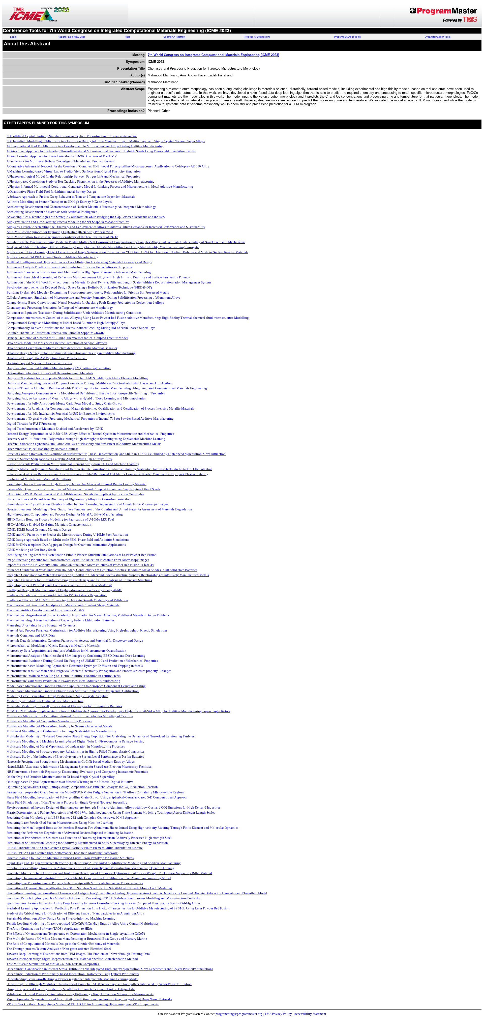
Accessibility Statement (310, 1014)
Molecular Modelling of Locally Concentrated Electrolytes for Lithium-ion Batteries (64, 706)
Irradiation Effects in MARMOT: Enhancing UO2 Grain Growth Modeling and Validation (67, 600)
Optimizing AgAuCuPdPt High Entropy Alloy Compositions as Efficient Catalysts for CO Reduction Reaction (82, 787)
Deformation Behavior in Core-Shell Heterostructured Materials (50, 373)
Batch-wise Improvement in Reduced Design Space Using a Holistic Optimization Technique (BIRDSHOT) (79, 287)
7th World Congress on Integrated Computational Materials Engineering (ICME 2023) (213, 55)
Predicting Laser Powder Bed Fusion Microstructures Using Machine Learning (60, 822)
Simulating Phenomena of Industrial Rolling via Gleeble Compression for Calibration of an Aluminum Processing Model (89, 878)
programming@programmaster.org (239, 1014)
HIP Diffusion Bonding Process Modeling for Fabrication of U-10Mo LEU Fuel (60, 519)
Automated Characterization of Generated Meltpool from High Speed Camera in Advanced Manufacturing (79, 272)
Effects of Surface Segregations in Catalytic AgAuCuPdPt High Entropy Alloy (59, 459)
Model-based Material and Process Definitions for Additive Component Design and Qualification (73, 691)
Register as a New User (71, 36)
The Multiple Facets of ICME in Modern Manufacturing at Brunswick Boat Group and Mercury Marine (77, 938)
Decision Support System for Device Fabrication (39, 363)
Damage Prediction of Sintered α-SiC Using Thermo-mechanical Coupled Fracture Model (67, 338)
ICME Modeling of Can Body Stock (31, 550)
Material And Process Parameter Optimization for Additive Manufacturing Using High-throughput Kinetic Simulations (87, 630)
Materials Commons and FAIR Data (31, 635)
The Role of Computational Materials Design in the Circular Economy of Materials (63, 944)
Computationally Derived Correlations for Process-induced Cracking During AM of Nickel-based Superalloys (81, 328)
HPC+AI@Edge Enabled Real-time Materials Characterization (49, 524)
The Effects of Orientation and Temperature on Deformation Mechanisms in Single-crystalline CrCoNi (76, 933)
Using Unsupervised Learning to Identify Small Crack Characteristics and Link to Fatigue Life (71, 989)
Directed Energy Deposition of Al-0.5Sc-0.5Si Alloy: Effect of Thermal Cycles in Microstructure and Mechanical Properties (90, 434)
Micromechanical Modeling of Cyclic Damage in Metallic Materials (53, 645)
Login (13, 36)
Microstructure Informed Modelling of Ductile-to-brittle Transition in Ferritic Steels (63, 676)
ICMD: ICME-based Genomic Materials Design (39, 529)
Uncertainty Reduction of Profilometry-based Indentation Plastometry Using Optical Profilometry (73, 974)
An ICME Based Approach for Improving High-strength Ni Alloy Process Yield (60, 232)
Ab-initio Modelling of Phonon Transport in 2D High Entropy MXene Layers (59, 202)
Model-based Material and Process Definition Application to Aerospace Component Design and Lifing (76, 686)
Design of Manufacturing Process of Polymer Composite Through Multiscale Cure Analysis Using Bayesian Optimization (89, 383)
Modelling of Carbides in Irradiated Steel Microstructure (45, 701)
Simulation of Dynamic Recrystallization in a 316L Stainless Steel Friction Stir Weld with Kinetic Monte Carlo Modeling (89, 888)
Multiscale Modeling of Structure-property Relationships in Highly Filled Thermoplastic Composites (75, 751)
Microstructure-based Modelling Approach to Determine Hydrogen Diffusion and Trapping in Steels (75, 666)
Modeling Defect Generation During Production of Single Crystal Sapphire (57, 696)
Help (127, 36)
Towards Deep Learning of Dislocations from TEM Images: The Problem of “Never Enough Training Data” (79, 954)
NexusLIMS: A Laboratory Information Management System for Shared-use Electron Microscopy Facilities (79, 766)
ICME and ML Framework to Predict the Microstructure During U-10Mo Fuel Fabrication (67, 534)
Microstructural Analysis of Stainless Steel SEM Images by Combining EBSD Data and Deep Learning (76, 656)
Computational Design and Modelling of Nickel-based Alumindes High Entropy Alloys (66, 323)
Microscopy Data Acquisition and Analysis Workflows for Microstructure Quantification (66, 650)
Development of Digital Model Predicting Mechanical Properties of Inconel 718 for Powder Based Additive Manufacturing (90, 418)
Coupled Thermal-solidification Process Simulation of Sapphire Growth (55, 333)
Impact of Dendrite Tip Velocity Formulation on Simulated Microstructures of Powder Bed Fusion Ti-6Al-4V (80, 565)
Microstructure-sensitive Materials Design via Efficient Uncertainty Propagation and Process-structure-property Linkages (89, 671)
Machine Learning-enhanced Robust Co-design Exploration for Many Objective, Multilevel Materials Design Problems (88, 615)
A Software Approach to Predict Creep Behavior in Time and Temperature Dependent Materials (71, 196)
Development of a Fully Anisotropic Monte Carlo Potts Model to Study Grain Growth (65, 403)
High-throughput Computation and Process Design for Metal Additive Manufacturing (65, 514)
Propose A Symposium (257, 36)
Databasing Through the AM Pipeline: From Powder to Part (47, 358)
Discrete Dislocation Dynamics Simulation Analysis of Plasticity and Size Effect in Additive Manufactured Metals (84, 444)
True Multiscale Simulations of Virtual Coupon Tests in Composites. (53, 964)
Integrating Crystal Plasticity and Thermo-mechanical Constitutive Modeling (59, 585)
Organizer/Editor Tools (437, 36)
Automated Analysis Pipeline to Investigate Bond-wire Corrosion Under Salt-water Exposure (69, 267)
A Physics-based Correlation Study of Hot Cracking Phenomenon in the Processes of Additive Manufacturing (81, 181)
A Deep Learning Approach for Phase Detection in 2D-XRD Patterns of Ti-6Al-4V (62, 156)
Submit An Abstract (174, 36)
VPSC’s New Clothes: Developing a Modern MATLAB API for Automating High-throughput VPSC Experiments (83, 1004)
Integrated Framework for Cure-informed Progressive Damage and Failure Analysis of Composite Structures (79, 580)
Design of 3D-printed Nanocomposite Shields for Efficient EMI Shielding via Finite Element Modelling (77, 378)
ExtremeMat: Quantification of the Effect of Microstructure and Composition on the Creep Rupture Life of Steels (83, 489)
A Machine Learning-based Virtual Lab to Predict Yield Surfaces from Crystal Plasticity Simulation (74, 171)
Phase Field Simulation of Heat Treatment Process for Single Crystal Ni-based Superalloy (67, 802)
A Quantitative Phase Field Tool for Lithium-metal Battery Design (51, 191)
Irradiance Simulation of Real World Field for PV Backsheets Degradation (57, 595)
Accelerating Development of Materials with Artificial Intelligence (52, 212)
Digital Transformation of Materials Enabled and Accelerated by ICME (55, 429)
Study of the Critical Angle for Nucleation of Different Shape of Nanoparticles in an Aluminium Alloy (75, 913)
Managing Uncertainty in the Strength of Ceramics (41, 625)
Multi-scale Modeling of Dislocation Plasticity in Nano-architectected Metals (59, 726)
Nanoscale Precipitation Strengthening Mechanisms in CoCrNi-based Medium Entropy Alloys (71, 761)
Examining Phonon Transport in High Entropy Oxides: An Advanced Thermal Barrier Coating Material (76, 484)
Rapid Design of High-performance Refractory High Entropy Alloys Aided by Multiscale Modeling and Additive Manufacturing (94, 863)
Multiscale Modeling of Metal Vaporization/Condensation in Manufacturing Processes (66, 746)
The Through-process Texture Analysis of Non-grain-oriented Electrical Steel (59, 949)
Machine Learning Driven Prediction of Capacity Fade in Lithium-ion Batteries (60, 620)
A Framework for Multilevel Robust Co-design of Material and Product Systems (61, 161)
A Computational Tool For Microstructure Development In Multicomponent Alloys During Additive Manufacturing (85, 146)
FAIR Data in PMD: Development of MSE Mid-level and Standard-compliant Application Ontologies (75, 494)
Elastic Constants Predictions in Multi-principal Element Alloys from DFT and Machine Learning (73, 464)
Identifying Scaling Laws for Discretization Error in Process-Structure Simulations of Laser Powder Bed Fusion (82, 555)
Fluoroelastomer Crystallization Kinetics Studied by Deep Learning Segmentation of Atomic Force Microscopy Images (87, 504)
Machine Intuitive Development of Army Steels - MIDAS (45, 610)
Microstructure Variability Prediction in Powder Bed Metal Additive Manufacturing (63, 681)
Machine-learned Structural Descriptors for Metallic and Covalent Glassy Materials (63, 605)
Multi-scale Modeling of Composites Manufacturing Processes (49, 721)
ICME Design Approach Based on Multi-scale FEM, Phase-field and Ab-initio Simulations (68, 539)
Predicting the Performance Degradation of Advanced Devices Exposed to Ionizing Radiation (70, 833)
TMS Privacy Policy (278, 1014)
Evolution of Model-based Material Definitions (39, 479)
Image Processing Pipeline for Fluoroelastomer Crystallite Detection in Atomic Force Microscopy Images (78, 560)
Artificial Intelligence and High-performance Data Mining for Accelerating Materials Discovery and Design (79, 262)
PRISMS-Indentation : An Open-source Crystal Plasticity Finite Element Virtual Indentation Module (75, 848)
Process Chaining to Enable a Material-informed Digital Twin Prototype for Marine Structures (70, 858)
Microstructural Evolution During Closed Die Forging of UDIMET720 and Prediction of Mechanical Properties (82, 661)
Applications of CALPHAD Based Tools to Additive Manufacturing (52, 257)
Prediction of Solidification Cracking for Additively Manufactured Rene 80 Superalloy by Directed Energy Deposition (87, 843)
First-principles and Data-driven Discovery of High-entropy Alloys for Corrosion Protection (69, 499)
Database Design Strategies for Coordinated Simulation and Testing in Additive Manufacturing (71, 353)
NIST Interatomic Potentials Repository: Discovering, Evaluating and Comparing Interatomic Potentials (77, 772)
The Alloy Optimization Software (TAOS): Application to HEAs (50, 928)
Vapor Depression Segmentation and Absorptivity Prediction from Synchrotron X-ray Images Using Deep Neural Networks (89, 999)
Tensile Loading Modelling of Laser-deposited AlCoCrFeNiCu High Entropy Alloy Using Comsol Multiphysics (83, 923)
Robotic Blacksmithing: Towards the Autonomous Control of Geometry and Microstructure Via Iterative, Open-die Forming (90, 868)
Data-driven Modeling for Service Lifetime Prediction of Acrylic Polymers (57, 343)
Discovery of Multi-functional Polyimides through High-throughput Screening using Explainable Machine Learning (86, 439)
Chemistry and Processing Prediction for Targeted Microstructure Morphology (60, 307)
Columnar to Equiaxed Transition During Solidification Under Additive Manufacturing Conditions (74, 313)
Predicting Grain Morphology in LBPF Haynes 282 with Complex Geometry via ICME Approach (72, 817)
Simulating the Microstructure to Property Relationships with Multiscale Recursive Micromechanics (75, 883)
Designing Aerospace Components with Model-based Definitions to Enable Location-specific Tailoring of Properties (86, 393)
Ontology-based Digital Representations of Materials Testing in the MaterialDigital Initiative (70, 782)
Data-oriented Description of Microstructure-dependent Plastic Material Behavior (62, 348)
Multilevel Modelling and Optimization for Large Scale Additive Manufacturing (61, 731)
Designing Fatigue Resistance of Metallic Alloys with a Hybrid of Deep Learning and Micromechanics (76, 398)
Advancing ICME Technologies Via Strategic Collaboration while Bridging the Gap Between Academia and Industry (86, 217)
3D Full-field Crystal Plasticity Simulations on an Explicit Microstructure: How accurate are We (72, 136)
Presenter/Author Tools (347, 36)
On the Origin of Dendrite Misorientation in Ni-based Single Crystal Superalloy (61, 777)
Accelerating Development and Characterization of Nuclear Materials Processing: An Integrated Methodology (81, 207)
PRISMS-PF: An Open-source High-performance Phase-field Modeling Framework (62, 853)
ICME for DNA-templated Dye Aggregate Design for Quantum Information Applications (66, 545)
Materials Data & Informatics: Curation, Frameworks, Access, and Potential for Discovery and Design (75, 640)
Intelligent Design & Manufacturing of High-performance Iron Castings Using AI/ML (64, 590)
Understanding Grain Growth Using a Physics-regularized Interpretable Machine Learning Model (72, 979)
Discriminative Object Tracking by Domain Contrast (42, 449)
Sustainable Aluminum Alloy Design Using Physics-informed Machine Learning (61, 918)
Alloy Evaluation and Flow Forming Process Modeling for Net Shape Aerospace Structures (68, 222)
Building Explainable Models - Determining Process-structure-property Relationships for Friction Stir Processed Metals (88, 292)
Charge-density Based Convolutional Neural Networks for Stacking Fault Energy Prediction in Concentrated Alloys (85, 302)
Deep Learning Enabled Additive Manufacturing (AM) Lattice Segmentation (59, 368)
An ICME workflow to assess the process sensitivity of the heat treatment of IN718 (62, 237)
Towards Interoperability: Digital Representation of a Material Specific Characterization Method (72, 959)
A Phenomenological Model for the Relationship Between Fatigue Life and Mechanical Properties (73, 176)
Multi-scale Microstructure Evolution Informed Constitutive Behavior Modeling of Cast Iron (70, 716)
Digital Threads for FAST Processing (31, 423)
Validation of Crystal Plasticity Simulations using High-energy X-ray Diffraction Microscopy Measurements (80, 994)
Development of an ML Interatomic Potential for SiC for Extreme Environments (61, 413)
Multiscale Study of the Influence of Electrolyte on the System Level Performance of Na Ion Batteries (75, 756)
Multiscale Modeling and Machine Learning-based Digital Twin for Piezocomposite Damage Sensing (75, 741)
